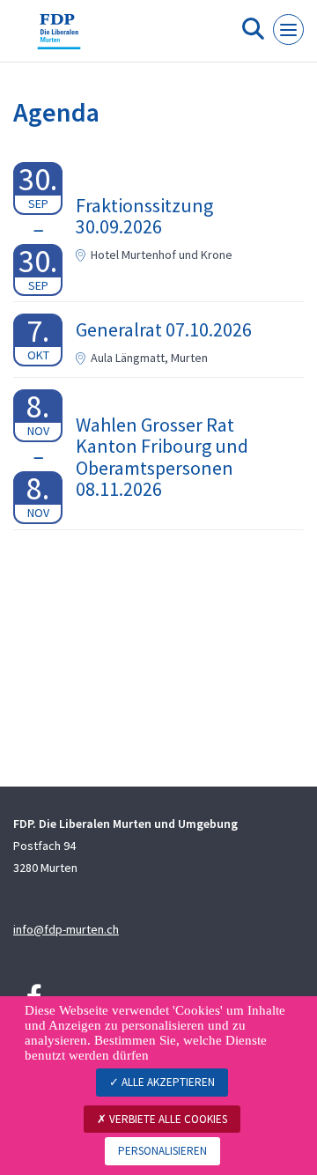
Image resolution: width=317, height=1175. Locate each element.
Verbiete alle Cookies (167, 1119)
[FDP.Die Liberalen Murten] (59, 38)
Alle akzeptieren (167, 1082)
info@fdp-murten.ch (66, 929)
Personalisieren (162, 1150)
